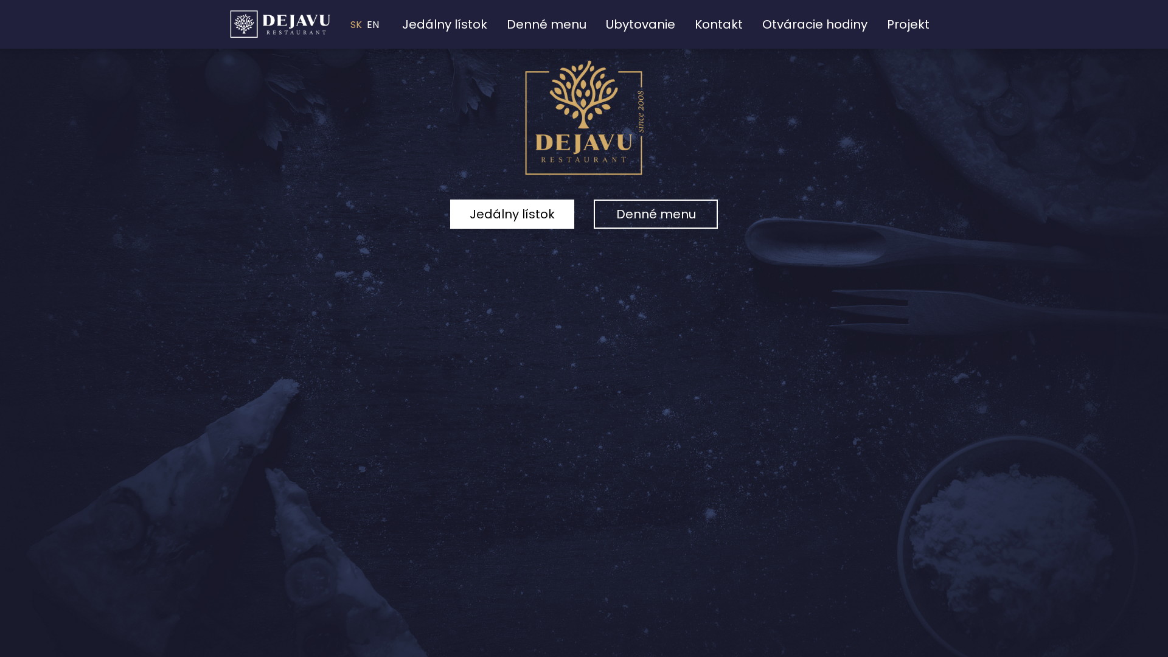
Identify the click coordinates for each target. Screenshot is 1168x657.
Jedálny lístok (444, 24)
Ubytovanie (640, 24)
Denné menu (546, 24)
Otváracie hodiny (814, 24)
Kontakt (719, 24)
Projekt (908, 24)
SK (356, 25)
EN (373, 25)
